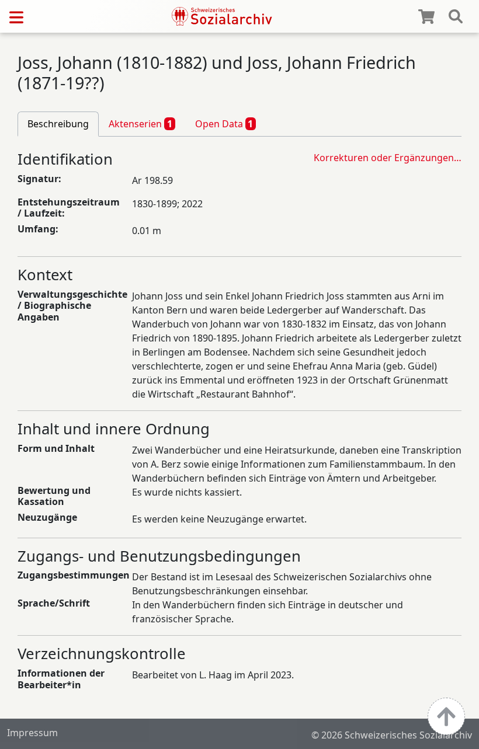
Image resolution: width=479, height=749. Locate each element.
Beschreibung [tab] (58, 123)
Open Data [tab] (224, 123)
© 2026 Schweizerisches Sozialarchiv (391, 735)
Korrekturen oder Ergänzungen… (387, 157)
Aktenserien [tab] (140, 123)
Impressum (32, 732)
